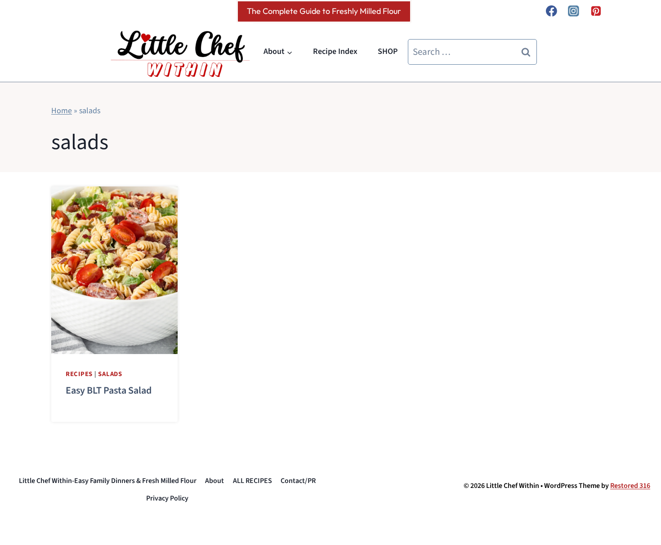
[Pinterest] (596, 11)
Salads (110, 374)
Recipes (79, 374)
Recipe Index (335, 51)
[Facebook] (551, 11)
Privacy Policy (167, 498)
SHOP (387, 51)
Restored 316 (630, 486)
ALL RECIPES (252, 481)
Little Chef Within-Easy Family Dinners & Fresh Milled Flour (108, 481)
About (214, 481)
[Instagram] (574, 11)
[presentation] (114, 270)
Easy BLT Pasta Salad (109, 390)
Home (61, 110)
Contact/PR (298, 481)
